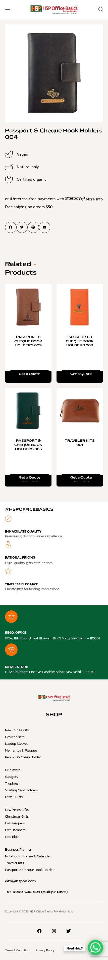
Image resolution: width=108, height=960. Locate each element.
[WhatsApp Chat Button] (95, 947)
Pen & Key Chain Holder (23, 757)
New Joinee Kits (17, 730)
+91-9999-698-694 (22, 892)
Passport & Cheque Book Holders (30, 869)
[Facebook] (39, 931)
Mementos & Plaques (21, 750)
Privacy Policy (45, 950)
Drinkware (12, 770)
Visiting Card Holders (21, 790)
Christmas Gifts (17, 816)
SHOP (54, 715)
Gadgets (11, 776)
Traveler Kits (14, 863)
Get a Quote (29, 374)
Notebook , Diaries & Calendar (28, 856)
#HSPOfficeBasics (29, 510)
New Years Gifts (17, 809)
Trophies (11, 783)
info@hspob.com (20, 881)
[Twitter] (68, 931)
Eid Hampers (15, 823)
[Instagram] (54, 931)
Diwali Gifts (14, 797)
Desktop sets (14, 737)
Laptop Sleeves (16, 743)
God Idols (12, 836)
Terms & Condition (17, 950)
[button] (7, 10)
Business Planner (18, 849)
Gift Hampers (15, 830)
